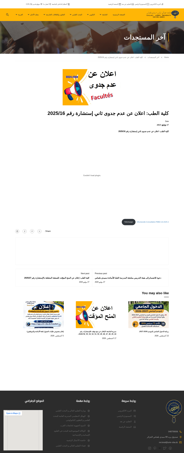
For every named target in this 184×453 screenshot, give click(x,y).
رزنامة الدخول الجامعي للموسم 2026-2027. (154, 331)
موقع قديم (36, 4)
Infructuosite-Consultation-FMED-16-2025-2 (153, 222)
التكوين (92, 15)
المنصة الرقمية (113, 4)
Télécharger (128, 222)
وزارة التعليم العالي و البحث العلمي (71, 410)
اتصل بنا (45, 4)
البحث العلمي (77, 15)
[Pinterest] (32, 231)
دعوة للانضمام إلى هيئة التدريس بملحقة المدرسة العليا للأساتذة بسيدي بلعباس (128, 278)
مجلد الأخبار (34, 15)
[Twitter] (39, 231)
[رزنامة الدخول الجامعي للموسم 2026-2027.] (148, 314)
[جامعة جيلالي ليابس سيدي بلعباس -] (163, 15)
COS (27, 4)
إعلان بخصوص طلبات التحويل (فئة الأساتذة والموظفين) (45, 331)
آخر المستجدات (153, 57)
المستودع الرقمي (140, 4)
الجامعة (104, 15)
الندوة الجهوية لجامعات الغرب (73, 425)
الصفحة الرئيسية (119, 15)
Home (166, 57)
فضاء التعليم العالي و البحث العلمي (71, 446)
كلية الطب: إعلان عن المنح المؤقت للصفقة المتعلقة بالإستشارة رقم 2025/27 (56, 278)
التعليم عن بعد (126, 4)
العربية (20, 15)
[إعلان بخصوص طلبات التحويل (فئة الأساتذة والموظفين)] (43, 314)
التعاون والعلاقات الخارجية (55, 15)
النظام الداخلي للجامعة (59, 4)
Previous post (101, 273)
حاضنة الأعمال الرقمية (76, 440)
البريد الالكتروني (155, 4)
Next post (85, 273)
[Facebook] (25, 231)
